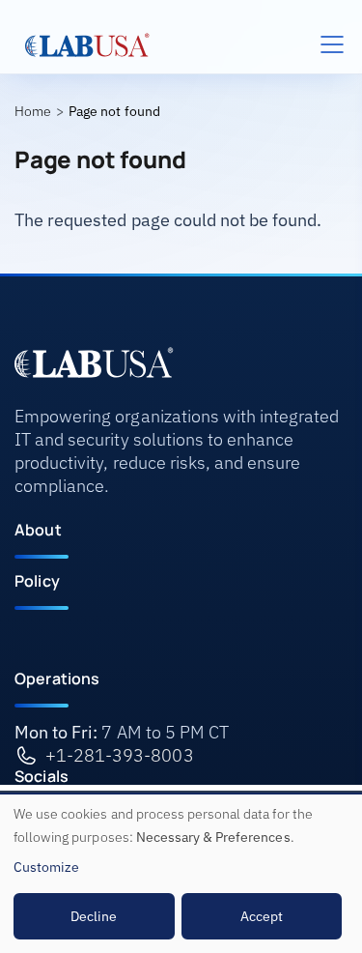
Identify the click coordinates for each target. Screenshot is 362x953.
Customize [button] (46, 867)
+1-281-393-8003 (119, 755)
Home (32, 111)
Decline (93, 916)
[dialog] (181, 873)
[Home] (87, 44)
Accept (261, 916)
